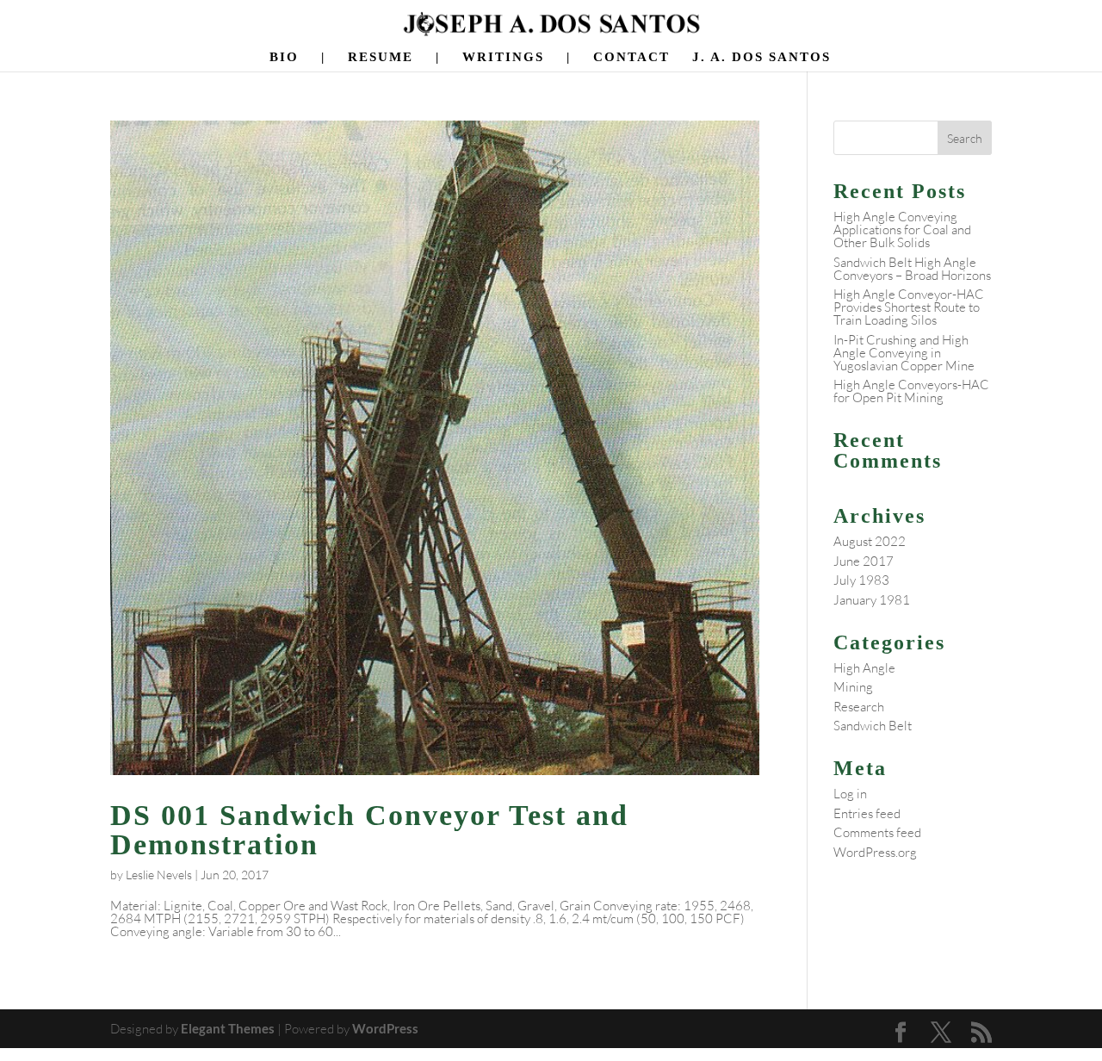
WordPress (385, 1028)
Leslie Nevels (159, 874)
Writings (503, 57)
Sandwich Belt (872, 725)
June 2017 (863, 561)
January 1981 (871, 600)
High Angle (864, 668)
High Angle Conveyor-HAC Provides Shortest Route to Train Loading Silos (908, 307)
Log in (850, 793)
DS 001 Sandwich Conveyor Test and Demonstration (369, 829)
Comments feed (877, 832)
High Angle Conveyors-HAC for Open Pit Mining (911, 391)
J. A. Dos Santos (761, 57)
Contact (631, 57)
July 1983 (861, 580)
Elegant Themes (228, 1028)
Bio (284, 57)
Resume (380, 57)
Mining (853, 687)
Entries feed (867, 813)
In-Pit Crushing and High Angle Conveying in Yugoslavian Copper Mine (904, 353)
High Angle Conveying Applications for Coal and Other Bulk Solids (902, 229)
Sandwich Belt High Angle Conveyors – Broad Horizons (912, 268)
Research (858, 706)
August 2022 (869, 541)
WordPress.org (875, 852)
